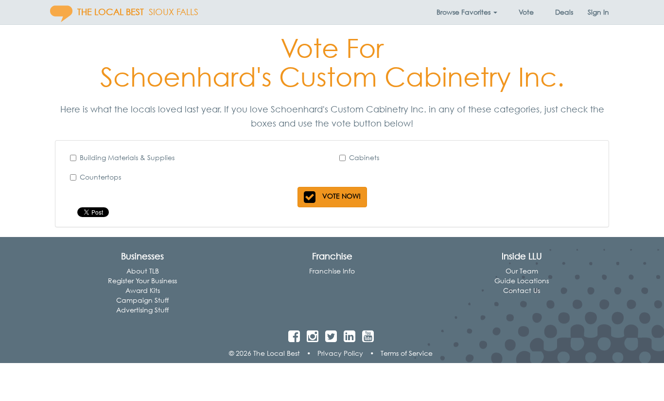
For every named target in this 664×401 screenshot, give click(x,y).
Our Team (522, 271)
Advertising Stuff (142, 310)
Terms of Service (407, 353)
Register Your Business (142, 280)
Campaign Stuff (142, 300)
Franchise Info (332, 271)
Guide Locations (521, 280)
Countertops (100, 177)
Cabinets (364, 157)
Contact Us (521, 290)
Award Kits (142, 290)
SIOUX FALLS (173, 12)
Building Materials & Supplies (127, 157)
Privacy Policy (340, 353)
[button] (467, 12)
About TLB (142, 271)
